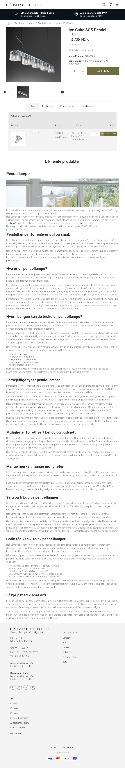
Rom (64, 642)
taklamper (98, 274)
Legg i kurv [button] (102, 71)
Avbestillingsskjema (19, 723)
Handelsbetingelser (19, 718)
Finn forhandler (17, 727)
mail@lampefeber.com (27, 651)
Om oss (14, 703)
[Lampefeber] (25, 4)
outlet (98, 521)
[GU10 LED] (18, 139)
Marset (100, 486)
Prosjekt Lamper (70, 657)
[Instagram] (19, 689)
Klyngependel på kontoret (21, 365)
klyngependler (86, 285)
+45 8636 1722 (22, 656)
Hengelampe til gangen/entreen (24, 362)
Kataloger (15, 713)
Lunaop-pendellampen (22, 399)
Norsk (17, 733)
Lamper (66, 638)
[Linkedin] (25, 689)
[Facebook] (12, 689)
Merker (65, 647)
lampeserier (11, 551)
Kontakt (14, 708)
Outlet (65, 652)
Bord (64, 662)
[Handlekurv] (110, 5)
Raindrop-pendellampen (35, 407)
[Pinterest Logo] (32, 689)
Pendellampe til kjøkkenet (21, 354)
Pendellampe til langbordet (21, 356)
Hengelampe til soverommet (22, 359)
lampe (30, 322)
